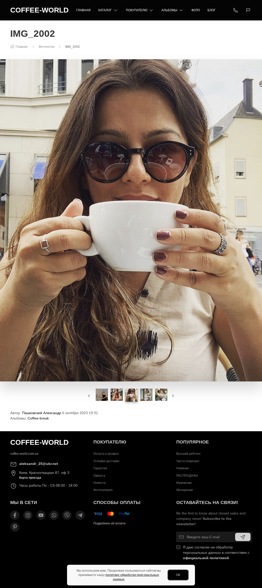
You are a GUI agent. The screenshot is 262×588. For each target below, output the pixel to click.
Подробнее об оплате (109, 523)
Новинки (182, 468)
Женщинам (184, 490)
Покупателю (136, 10)
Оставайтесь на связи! (207, 502)
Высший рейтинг (188, 453)
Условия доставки (106, 461)
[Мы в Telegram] (80, 515)
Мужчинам (183, 483)
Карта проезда (30, 477)
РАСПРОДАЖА (187, 475)
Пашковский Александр (41, 413)
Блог (212, 10)
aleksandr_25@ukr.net (38, 464)
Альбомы (169, 10)
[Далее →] (131, 220)
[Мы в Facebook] (14, 515)
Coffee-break (38, 418)
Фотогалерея (103, 490)
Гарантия (100, 468)
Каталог (105, 10)
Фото (195, 10)
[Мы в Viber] (67, 515)
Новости (99, 483)
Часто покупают (188, 461)
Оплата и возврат (106, 453)
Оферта (99, 475)
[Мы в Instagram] (27, 515)
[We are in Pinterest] (14, 527)
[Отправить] (242, 537)
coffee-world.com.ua (24, 453)
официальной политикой (206, 558)
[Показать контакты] (235, 10)
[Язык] (249, 10)
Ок (178, 575)
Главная (83, 10)
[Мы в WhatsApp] (54, 515)
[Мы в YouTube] (41, 515)
